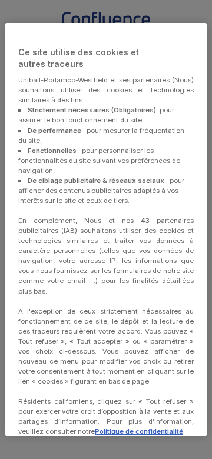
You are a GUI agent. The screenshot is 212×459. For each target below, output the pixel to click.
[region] (106, 229)
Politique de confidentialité (139, 431)
